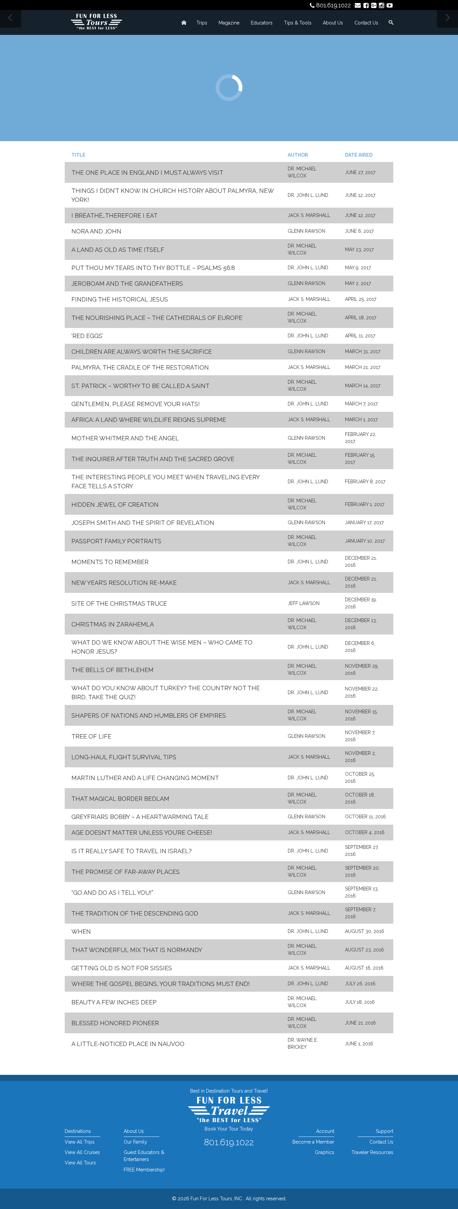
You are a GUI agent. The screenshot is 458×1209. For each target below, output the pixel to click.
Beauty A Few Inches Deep (114, 1002)
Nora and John (96, 231)
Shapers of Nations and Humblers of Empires (148, 715)
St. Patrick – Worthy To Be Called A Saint (140, 385)
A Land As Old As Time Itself (117, 249)
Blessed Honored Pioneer (115, 1023)
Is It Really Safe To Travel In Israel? (131, 851)
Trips (201, 22)
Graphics (324, 1152)
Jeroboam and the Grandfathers (127, 283)
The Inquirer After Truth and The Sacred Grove (152, 458)
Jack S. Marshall (309, 215)
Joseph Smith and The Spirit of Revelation (142, 522)
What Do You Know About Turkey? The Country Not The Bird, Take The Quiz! (165, 692)
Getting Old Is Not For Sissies (121, 968)
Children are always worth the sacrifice (141, 351)
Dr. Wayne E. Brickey (303, 1043)
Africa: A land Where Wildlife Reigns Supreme (148, 419)
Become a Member (313, 1142)
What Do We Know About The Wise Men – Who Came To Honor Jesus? (161, 647)
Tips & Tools (297, 22)
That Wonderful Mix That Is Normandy (136, 949)
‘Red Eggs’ (87, 335)
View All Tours (80, 1162)
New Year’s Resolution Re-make (124, 582)
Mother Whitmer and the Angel (125, 438)
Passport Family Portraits (116, 541)
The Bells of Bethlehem (112, 669)
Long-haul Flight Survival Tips (123, 757)
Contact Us (366, 22)
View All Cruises (82, 1152)
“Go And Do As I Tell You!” (112, 892)
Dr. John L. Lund (308, 195)
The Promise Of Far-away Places (125, 871)
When (81, 931)
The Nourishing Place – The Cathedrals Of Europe (156, 317)
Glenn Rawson (306, 231)
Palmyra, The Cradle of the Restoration (140, 367)
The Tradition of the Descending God (134, 913)
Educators (262, 22)
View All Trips (80, 1142)
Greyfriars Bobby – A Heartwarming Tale (140, 816)
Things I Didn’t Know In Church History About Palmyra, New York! (172, 195)
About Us (333, 22)
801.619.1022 (333, 5)
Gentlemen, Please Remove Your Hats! (135, 403)
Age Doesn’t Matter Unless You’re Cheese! (141, 832)
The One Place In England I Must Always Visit (147, 172)
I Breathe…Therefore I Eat (114, 215)
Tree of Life (91, 736)
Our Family (135, 1142)
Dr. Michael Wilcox (302, 172)
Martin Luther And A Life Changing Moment (145, 777)
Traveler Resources (372, 1152)
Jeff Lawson (304, 603)
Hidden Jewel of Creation (115, 504)
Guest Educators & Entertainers (144, 1156)
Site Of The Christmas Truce (119, 603)
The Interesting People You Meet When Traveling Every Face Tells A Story (165, 482)
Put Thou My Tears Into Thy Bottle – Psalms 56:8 (153, 267)
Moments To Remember (110, 561)
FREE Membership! (144, 1169)
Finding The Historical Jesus (119, 299)
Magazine (229, 22)
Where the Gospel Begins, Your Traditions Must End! (160, 983)
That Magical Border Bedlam (120, 798)
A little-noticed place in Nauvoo (127, 1043)
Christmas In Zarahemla (112, 624)
